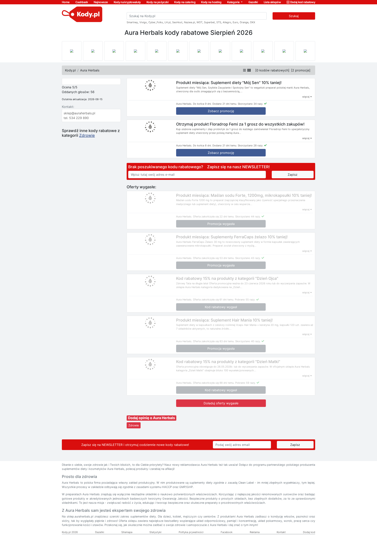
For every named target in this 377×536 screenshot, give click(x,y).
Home (66, 2)
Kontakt (281, 532)
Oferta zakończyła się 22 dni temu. (213, 216)
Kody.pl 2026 (70, 532)
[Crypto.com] (157, 51)
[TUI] (220, 51)
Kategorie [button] (233, 2)
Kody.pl (70, 70)
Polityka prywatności (191, 532)
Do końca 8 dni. (202, 145)
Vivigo (143, 22)
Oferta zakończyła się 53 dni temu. (213, 258)
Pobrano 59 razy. (245, 382)
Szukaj (294, 16)
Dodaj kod (309, 532)
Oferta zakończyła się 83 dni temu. (213, 341)
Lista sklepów (272, 2)
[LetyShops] (263, 51)
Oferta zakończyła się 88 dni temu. (213, 382)
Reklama (255, 532)
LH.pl (168, 22)
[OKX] (135, 51)
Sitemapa (126, 532)
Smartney (132, 22)
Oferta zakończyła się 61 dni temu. (213, 299)
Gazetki (253, 2)
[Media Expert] (199, 51)
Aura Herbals (89, 70)
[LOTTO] (71, 51)
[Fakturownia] (305, 51)
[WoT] (284, 51)
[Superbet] (93, 51)
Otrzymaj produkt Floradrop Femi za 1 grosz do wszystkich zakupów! (240, 124)
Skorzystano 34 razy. (250, 103)
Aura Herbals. (184, 103)
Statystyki (155, 532)
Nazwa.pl (189, 22)
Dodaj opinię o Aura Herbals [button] (151, 418)
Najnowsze (101, 2)
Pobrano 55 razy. (245, 299)
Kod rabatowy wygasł (221, 307)
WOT (199, 22)
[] (272, 70)
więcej (306, 96)
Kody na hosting (211, 2)
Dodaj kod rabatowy (302, 2)
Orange (244, 22)
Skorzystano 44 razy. (248, 216)
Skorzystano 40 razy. (248, 341)
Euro (235, 22)
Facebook (226, 532)
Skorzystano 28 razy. (250, 145)
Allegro (227, 22)
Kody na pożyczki (157, 2)
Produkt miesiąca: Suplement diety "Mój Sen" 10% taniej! (229, 82)
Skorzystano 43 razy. (248, 258)
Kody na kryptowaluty (127, 2)
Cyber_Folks (155, 22)
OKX (252, 22)
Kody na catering (184, 2)
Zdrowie (87, 135)
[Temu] (178, 51)
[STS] (114, 51)
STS (218, 22)
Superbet (209, 22)
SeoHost (177, 22)
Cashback (81, 2)
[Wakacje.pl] (241, 51)
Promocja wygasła (221, 224)
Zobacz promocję (221, 111)
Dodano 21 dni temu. (224, 103)
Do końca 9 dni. (202, 103)
